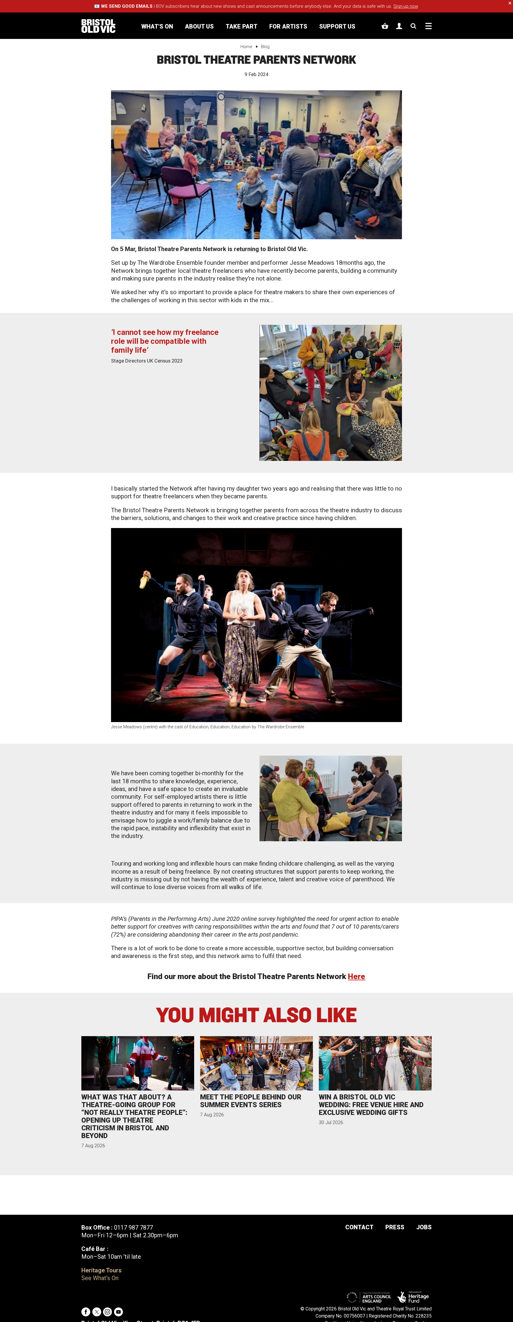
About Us (199, 26)
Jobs (424, 1227)
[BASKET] (384, 26)
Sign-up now (405, 6)
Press (394, 1227)
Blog (265, 46)
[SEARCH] (413, 26)
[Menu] (428, 26)
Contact (359, 1227)
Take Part (241, 26)
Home (246, 46)
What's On (157, 26)
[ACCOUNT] (399, 26)
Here (356, 976)
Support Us (337, 26)
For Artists (288, 26)
